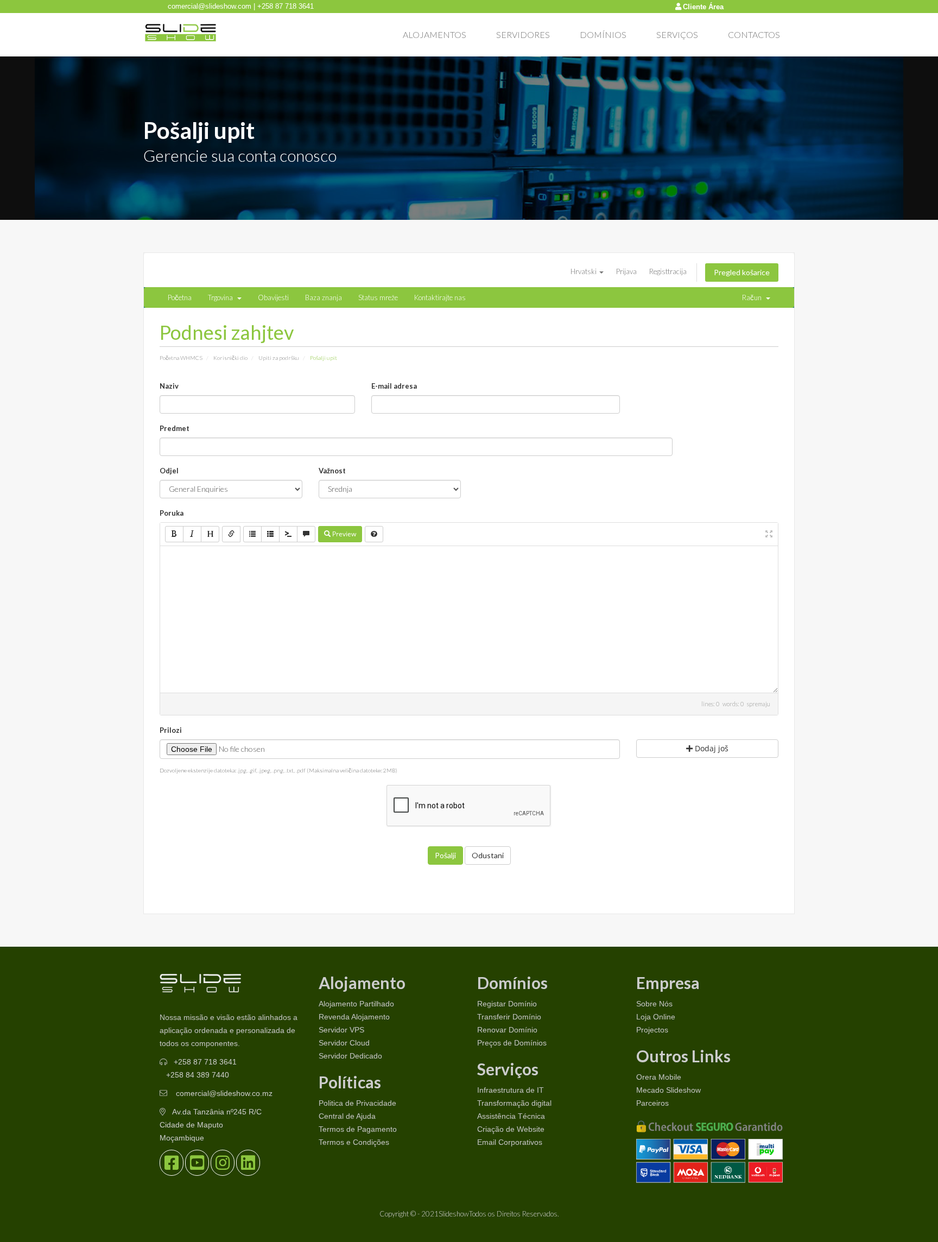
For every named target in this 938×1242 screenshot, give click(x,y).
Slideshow (454, 1213)
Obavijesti (273, 297)
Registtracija (668, 271)
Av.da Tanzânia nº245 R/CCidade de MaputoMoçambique (211, 1124)
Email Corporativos (509, 1142)
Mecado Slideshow (668, 1090)
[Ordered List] (270, 534)
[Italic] (192, 534)
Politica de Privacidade (357, 1103)
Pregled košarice (742, 272)
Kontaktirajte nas (440, 297)
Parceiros (652, 1103)
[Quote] (306, 534)
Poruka (171, 513)
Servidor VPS (341, 1029)
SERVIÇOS (677, 34)
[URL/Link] (231, 534)
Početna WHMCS (181, 357)
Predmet (174, 428)
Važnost (332, 470)
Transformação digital (514, 1103)
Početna (180, 297)
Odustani (488, 855)
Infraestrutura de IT (510, 1090)
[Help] (374, 534)
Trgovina (222, 297)
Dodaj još (710, 748)
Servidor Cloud (344, 1042)
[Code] (288, 534)
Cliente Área (703, 7)
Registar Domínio (507, 1003)
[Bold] (174, 534)
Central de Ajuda (347, 1116)
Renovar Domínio (507, 1029)
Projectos (652, 1029)
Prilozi (171, 730)
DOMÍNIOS (603, 34)
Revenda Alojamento (354, 1016)
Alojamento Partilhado (356, 1003)
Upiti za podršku (278, 357)
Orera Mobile (658, 1077)
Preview (343, 533)
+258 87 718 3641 (205, 1061)
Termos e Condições (354, 1142)
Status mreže (378, 297)
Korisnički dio (230, 357)
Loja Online (655, 1016)
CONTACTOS (754, 34)
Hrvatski (584, 271)
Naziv (169, 386)
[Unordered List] (252, 534)
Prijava (626, 271)
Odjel (169, 470)
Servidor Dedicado (350, 1055)
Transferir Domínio (509, 1016)
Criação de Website (510, 1129)
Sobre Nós (654, 1003)
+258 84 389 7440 (197, 1074)
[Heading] (210, 534)
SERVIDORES (523, 34)
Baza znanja (323, 297)
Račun (753, 297)
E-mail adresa (394, 386)
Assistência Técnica (511, 1116)
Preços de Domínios (512, 1042)
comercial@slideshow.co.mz (223, 1093)
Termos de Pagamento (358, 1129)
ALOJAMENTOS (434, 34)
